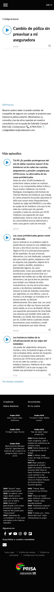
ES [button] (48, 4)
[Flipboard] (30, 534)
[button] (5, 5)
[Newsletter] (27, 545)
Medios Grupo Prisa (27, 573)
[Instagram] (20, 534)
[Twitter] (10, 534)
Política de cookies (27, 552)
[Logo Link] (27, 5)
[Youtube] (15, 534)
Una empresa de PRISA (27, 566)
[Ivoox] (35, 534)
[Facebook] (5, 534)
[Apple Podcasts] (25, 534)
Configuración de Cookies (34, 555)
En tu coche (34, 406)
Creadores (8, 402)
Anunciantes (34, 402)
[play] (7, 30)
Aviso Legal (9, 552)
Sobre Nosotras (10, 406)
